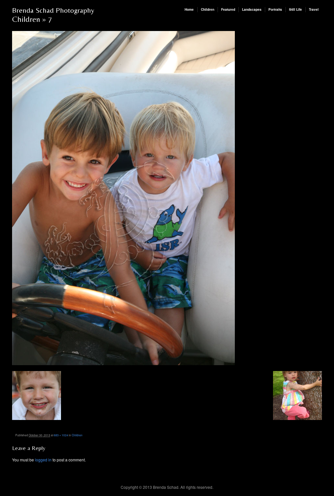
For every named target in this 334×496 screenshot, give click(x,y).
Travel (314, 9)
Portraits (275, 9)
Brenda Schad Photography (53, 10)
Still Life (295, 9)
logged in (43, 459)
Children (207, 9)
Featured (228, 9)
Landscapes (252, 9)
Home (189, 9)
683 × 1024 (61, 435)
